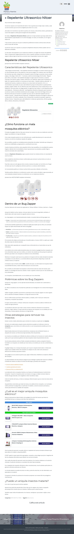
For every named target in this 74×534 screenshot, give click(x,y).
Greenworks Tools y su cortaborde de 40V (14, 369)
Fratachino (62, 28)
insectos (19, 366)
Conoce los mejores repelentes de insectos (14, 364)
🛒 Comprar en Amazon (46, 113)
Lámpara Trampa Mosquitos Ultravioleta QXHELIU (57, 519)
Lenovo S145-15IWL (61, 43)
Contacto (46, 527)
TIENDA (19, 498)
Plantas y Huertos (10, 12)
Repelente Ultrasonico (30, 110)
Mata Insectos (31, 498)
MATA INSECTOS (14, 498)
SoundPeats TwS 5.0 (61, 41)
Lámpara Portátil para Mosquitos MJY (16, 519)
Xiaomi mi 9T (60, 40)
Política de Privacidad (30, 527)
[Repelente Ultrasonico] (13, 112)
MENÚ (66, 4)
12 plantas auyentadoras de (11, 366)
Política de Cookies (39, 527)
